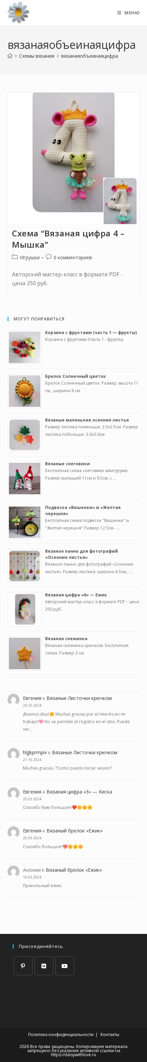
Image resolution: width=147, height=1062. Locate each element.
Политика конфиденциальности (61, 1034)
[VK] (44, 965)
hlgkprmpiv (35, 752)
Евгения (32, 698)
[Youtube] (64, 965)
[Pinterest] (23, 965)
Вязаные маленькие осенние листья (87, 420)
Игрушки (30, 257)
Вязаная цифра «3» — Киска (79, 791)
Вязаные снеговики (67, 464)
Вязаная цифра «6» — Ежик (76, 595)
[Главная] (10, 56)
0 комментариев (73, 257)
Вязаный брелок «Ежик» (74, 830)
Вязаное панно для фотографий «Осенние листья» (81, 554)
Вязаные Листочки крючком (79, 698)
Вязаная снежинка (66, 639)
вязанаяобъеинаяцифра (89, 56)
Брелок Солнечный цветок (75, 376)
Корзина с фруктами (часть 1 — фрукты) (91, 332)
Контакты (110, 1034)
